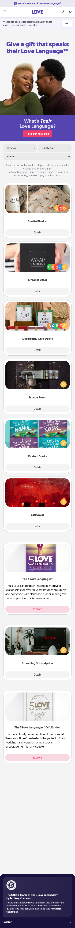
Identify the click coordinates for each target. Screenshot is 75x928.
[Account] (63, 12)
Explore (37, 609)
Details (38, 232)
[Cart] (70, 12)
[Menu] (5, 12)
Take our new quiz (37, 134)
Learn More (32, 25)
